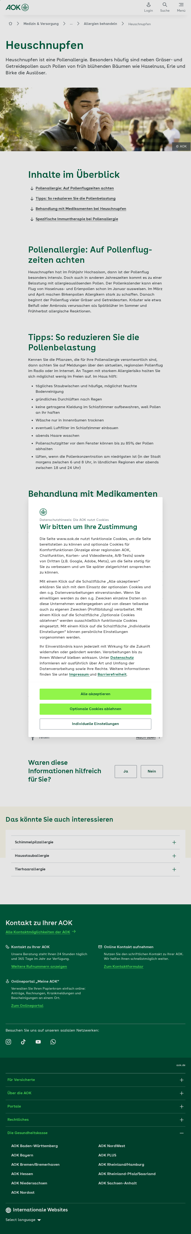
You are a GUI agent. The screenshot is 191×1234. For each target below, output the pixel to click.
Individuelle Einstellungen (95, 724)
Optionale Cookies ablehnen (95, 709)
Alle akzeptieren (95, 694)
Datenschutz (122, 658)
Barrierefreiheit (112, 675)
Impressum (79, 675)
